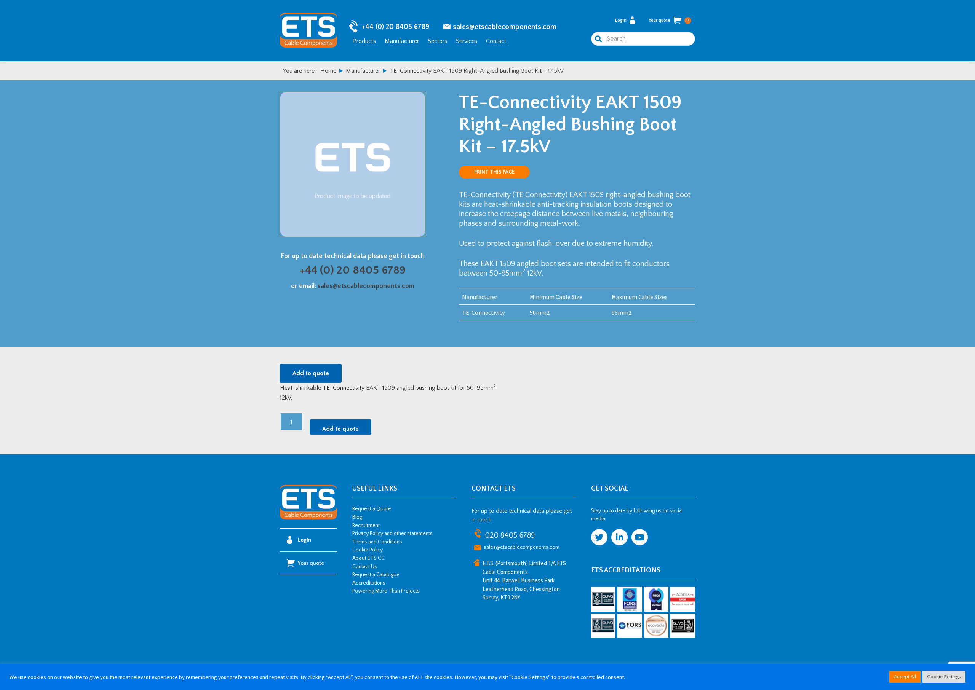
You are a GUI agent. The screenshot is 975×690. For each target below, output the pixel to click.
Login (621, 20)
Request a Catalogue (376, 575)
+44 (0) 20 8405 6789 (395, 27)
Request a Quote (371, 509)
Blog (357, 517)
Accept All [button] (905, 676)
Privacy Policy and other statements (392, 534)
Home (328, 70)
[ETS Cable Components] (308, 518)
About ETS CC (368, 558)
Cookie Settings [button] (944, 676)
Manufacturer (402, 41)
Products (364, 41)
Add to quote (310, 373)
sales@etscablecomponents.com (504, 27)
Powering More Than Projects (386, 591)
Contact (496, 41)
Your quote (669, 20)
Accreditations (368, 583)
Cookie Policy (367, 550)
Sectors (437, 41)
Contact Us (364, 567)
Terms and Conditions (377, 542)
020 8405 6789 (510, 535)
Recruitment (366, 526)
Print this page (494, 172)
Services (466, 41)
